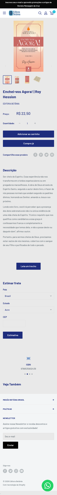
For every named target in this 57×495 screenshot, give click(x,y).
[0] (51, 13)
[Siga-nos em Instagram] (16, 471)
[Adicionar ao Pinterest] (41, 155)
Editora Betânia (11, 103)
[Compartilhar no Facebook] (35, 155)
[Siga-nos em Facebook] (5, 471)
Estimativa (12, 335)
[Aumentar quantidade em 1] (35, 123)
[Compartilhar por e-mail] (52, 155)
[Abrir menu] (4, 13)
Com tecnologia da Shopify (14, 485)
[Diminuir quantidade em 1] (20, 123)
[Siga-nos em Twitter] (10, 471)
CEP (5, 317)
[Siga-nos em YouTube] (22, 471)
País (5, 289)
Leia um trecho (28, 266)
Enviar (10, 445)
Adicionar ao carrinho (29, 134)
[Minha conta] (45, 13)
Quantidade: (9, 123)
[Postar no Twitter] (46, 155)
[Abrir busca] (40, 13)
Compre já (28, 143)
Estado (6, 303)
